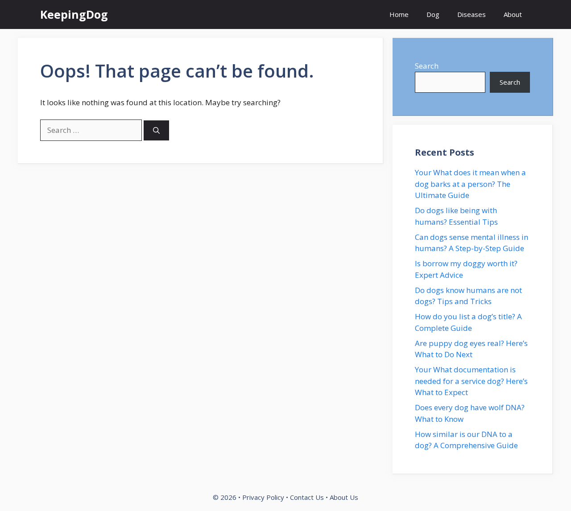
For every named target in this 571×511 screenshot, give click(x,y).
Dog (432, 14)
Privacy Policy (263, 497)
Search (427, 66)
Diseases (471, 14)
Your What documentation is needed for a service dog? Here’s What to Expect (471, 380)
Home (399, 14)
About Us (344, 497)
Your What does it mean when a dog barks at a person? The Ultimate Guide (470, 183)
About (513, 14)
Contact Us (307, 497)
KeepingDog (74, 14)
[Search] (156, 130)
